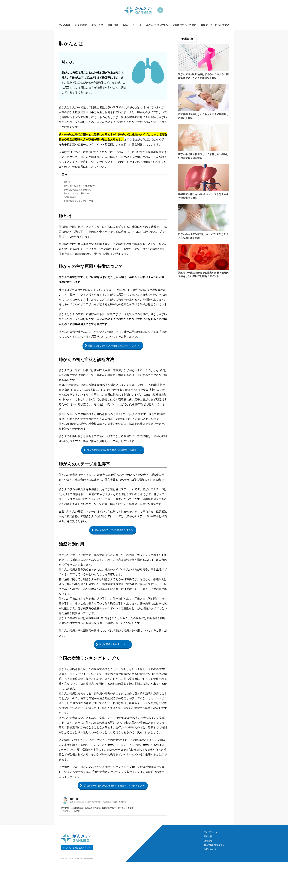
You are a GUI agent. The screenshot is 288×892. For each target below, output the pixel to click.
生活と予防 (97, 25)
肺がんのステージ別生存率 (76, 193)
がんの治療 (81, 25)
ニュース (137, 25)
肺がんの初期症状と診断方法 (77, 189)
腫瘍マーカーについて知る (215, 25)
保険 (125, 25)
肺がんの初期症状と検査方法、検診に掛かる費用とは (114, 449)
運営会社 (208, 836)
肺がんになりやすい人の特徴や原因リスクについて (114, 345)
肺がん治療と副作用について (114, 644)
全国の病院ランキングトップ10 (78, 200)
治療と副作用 (70, 197)
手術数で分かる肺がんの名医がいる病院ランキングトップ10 (114, 785)
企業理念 (208, 840)
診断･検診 (113, 25)
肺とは (67, 181)
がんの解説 (64, 25)
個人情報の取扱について (215, 844)
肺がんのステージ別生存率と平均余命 (114, 530)
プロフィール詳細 (71, 811)
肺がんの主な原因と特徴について (79, 185)
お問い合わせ (210, 848)
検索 (160, 10)
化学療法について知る (184, 25)
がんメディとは (211, 832)
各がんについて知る (157, 25)
